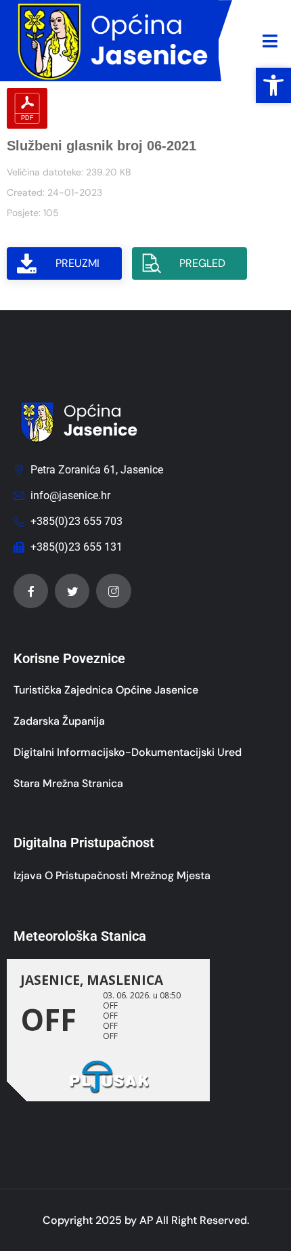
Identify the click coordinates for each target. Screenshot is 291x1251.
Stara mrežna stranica (68, 783)
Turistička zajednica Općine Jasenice (106, 690)
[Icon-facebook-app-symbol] (31, 591)
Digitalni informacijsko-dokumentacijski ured (128, 752)
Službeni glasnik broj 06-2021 (101, 145)
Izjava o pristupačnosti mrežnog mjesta (112, 875)
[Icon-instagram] (113, 591)
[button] (273, 85)
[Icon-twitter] (72, 591)
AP (146, 1220)
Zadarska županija (59, 721)
